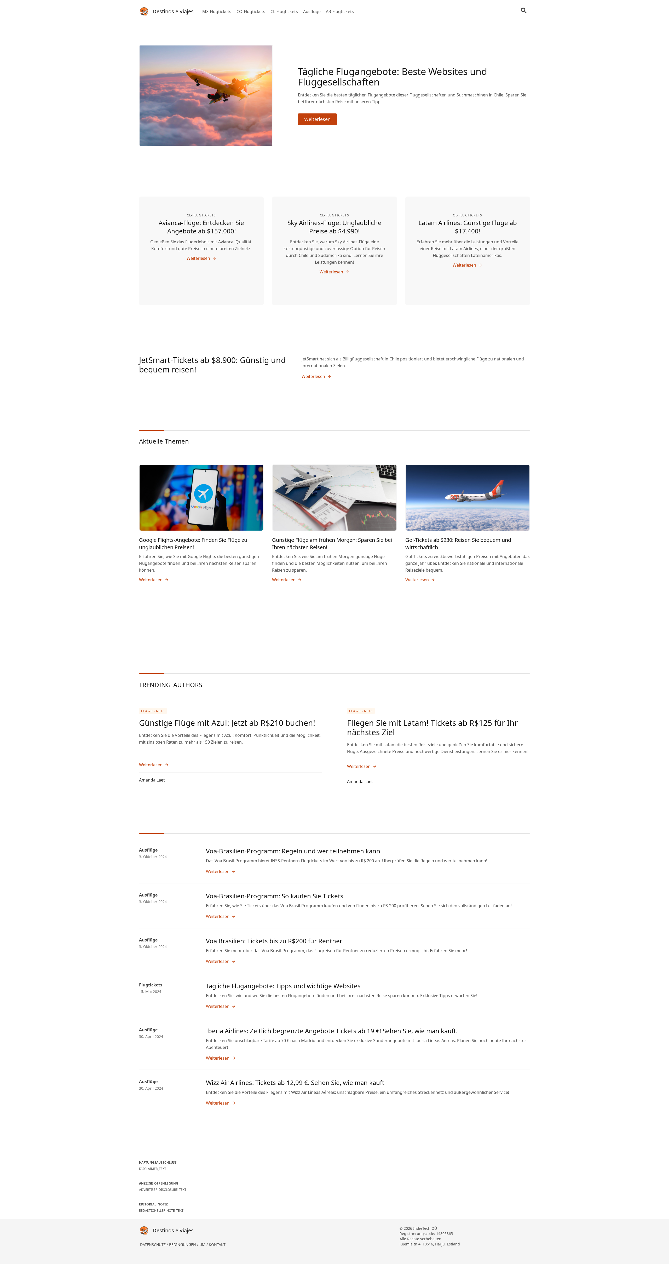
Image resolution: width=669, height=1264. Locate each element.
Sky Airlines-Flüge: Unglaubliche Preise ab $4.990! (334, 226)
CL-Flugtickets (284, 11)
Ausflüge (312, 11)
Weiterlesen (317, 119)
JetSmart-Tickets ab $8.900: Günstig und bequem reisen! (212, 365)
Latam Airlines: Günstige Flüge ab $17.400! (467, 226)
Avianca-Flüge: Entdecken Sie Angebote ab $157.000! (201, 226)
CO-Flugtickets (251, 11)
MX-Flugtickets (216, 11)
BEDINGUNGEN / (184, 1244)
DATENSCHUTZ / (154, 1244)
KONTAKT (217, 1244)
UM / (204, 1244)
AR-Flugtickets (340, 11)
